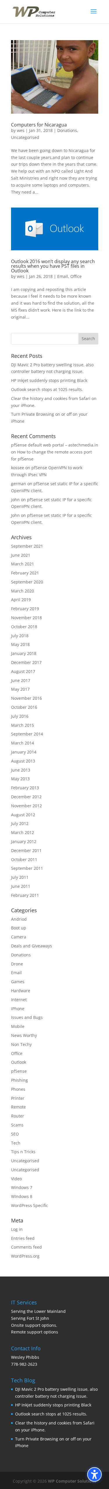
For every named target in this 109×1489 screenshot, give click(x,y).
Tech (15, 1143)
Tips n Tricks (23, 1151)
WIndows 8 (21, 1196)
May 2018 (20, 644)
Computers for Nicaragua (39, 125)
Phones (18, 1089)
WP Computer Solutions (72, 1481)
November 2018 (26, 617)
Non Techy (21, 1044)
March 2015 (22, 725)
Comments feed (26, 1247)
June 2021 (20, 555)
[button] (93, 15)
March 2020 (22, 591)
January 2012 (23, 841)
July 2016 (19, 716)
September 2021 (27, 546)
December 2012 (26, 796)
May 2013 (20, 778)
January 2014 (23, 752)
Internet (19, 999)
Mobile (17, 1026)
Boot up (18, 928)
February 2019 (25, 608)
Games (17, 981)
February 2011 (25, 895)
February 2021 (25, 573)
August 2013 (23, 761)
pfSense (19, 1071)
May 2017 (20, 689)
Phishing (19, 1080)
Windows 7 (21, 1187)
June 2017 (20, 680)
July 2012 (19, 823)
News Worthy (24, 1035)
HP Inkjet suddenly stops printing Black (49, 380)
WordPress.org (25, 1256)
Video (16, 1178)
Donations (67, 130)
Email (62, 276)
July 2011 (19, 877)
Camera (18, 937)
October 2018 (24, 626)
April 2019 (21, 599)
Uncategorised (25, 137)
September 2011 (27, 868)
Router (17, 1116)
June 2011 (20, 886)
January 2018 (23, 653)
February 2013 (25, 787)
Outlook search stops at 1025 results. (47, 389)
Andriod (19, 919)
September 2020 (27, 582)
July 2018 (19, 635)
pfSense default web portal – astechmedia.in (54, 445)
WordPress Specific (29, 1205)
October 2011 (24, 859)
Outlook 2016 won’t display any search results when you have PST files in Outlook (53, 266)
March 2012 (22, 832)
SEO (15, 1134)
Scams (17, 1125)
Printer (17, 1098)
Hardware (20, 990)
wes (20, 130)
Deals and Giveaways (31, 946)
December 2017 (26, 662)
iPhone (17, 1008)
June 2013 (20, 770)
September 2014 (27, 734)
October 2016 (24, 707)
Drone (17, 964)
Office (76, 276)
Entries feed (23, 1238)
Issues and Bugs (27, 1017)
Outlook (18, 1062)
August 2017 (23, 671)
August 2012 (23, 814)
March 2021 (22, 564)
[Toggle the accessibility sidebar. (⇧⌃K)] (94, 1474)
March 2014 (22, 743)
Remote (18, 1107)
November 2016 (26, 698)
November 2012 (26, 805)
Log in (17, 1229)
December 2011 (26, 850)
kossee (17, 467)
